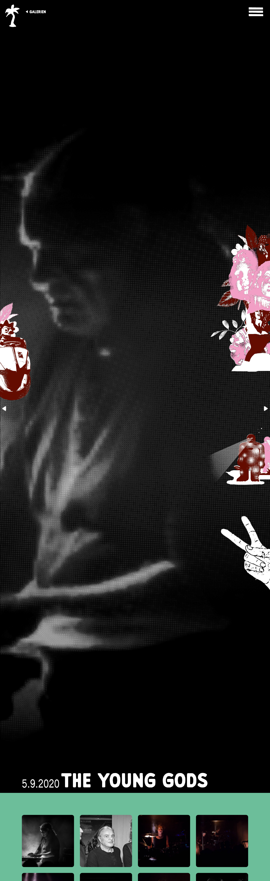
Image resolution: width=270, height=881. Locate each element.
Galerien (37, 12)
